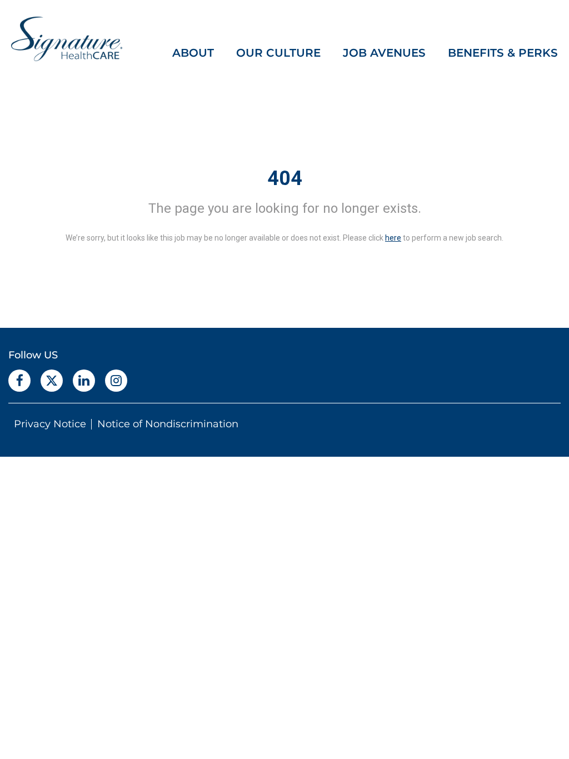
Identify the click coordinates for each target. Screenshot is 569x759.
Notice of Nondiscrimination (167, 424)
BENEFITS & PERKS (503, 52)
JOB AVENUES (384, 52)
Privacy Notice (50, 424)
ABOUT (193, 52)
